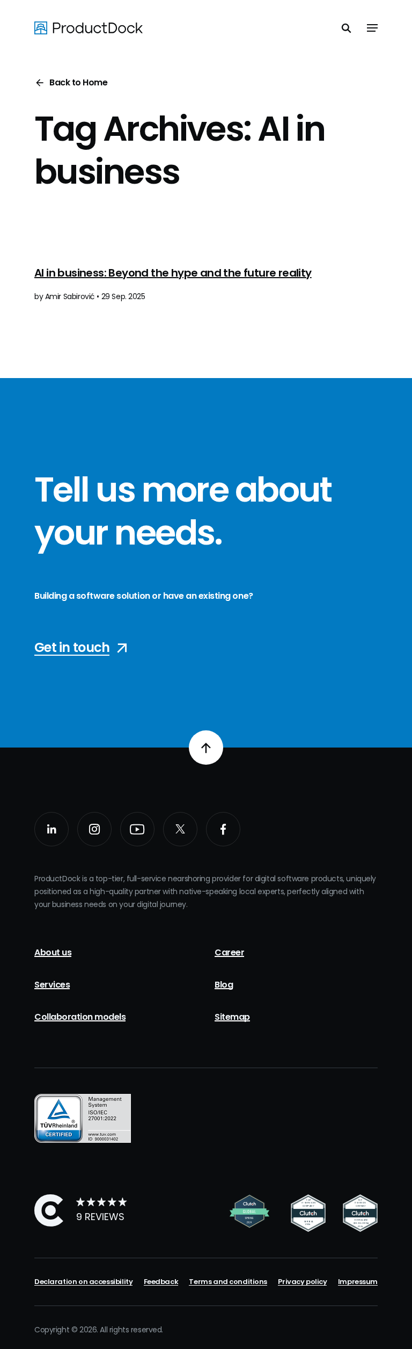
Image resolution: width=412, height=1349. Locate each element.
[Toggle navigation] (372, 28)
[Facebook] (223, 829)
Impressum (358, 1282)
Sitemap (232, 1017)
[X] (180, 829)
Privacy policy (302, 1282)
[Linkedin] (51, 829)
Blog (224, 984)
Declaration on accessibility (83, 1282)
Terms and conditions (228, 1282)
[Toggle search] (346, 28)
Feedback (161, 1282)
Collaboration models (80, 1017)
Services (52, 984)
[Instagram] (94, 829)
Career (229, 952)
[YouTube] (137, 829)
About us (52, 952)
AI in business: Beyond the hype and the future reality (173, 272)
